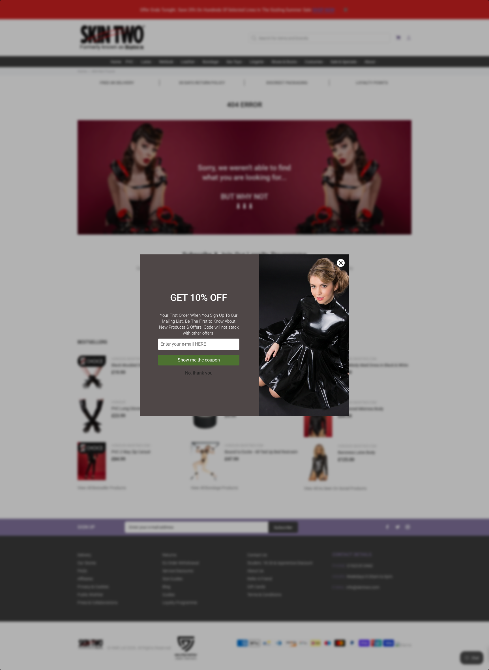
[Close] (341, 263)
